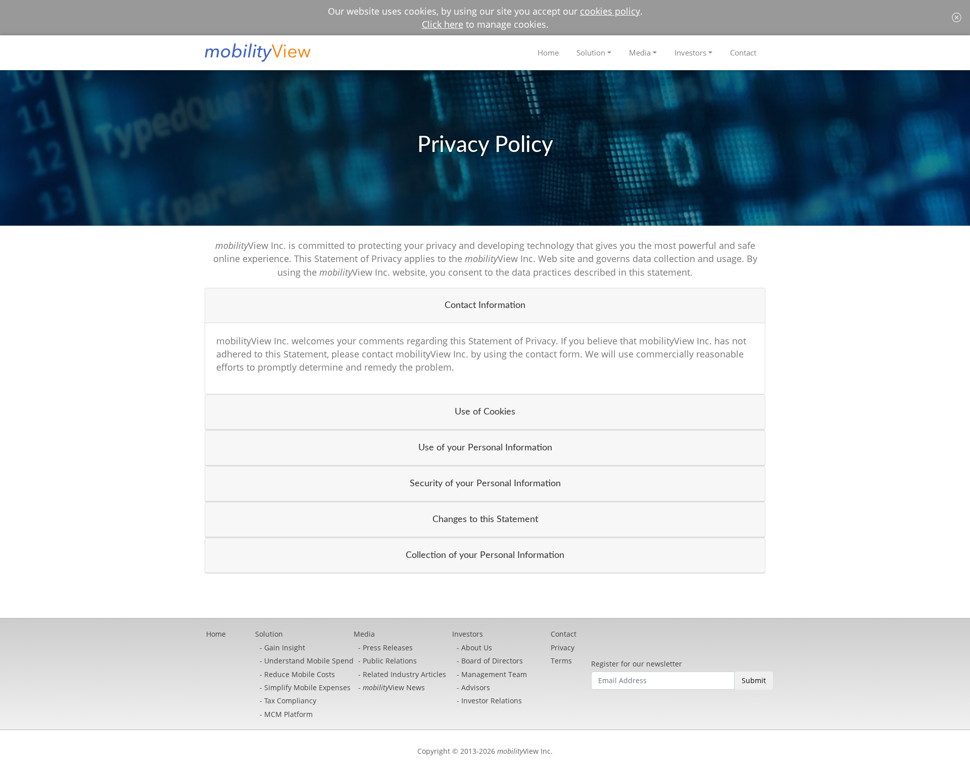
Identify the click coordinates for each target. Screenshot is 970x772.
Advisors (475, 687)
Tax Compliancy (290, 700)
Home (548, 52)
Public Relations (390, 660)
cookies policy (610, 11)
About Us (476, 647)
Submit (754, 680)
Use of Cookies (485, 411)
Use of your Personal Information (485, 447)
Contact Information (485, 305)
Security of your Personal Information (485, 483)
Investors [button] (690, 52)
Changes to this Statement (485, 519)
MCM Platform (288, 714)
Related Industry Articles (404, 674)
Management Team (494, 674)
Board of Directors (492, 660)
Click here (442, 24)
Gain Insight (284, 647)
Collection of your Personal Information (485, 555)
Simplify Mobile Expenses (307, 687)
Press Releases (388, 647)
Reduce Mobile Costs (299, 674)
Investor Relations (491, 700)
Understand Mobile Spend (309, 660)
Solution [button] (590, 52)
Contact (743, 52)
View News (394, 687)
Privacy (562, 647)
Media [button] (640, 52)
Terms (561, 660)
